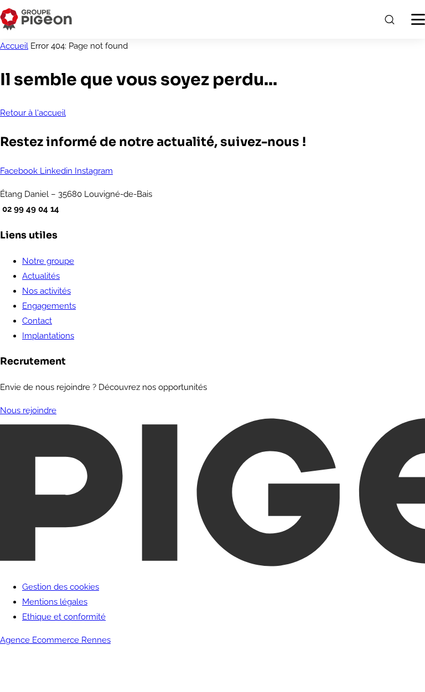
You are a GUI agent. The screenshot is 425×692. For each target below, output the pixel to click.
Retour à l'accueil (33, 113)
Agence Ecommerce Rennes (55, 640)
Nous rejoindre (28, 410)
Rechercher (389, 19)
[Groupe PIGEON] (36, 19)
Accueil (14, 46)
